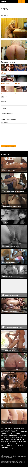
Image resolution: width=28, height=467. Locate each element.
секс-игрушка (12, 441)
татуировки (16, 443)
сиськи (20, 441)
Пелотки (3, 1)
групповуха (15, 430)
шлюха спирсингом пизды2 (7, 113)
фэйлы (10, 445)
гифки (11, 430)
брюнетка (4, 430)
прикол (2, 441)
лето (7, 435)
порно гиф (13, 439)
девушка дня (23, 431)
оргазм (17, 437)
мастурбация (23, 435)
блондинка (8, 428)
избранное (15, 433)
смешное (24, 441)
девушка (17, 431)
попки (20, 437)
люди (18, 435)
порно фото (21, 439)
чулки (21, 445)
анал (2, 428)
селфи (16, 441)
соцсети (3, 443)
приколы (6, 441)
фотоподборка (5, 445)
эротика (4, 448)
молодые (8, 437)
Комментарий (4, 122)
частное (3, 101)
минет (3, 437)
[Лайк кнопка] (2, 97)
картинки (22, 433)
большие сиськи (18, 428)
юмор (18, 448)
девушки (3, 433)
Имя (2, 140)
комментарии (3, 435)
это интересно (11, 448)
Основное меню (26, 1)
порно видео (5, 439)
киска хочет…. (6, 108)
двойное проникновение (6, 431)
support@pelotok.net (7, 462)
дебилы (13, 431)
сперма (8, 443)
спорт (13, 443)
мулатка (13, 437)
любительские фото (13, 435)
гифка (8, 430)
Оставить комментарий (19, 12)
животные (8, 433)
